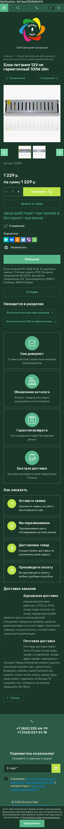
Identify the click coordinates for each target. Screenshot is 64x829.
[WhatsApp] (34, 239)
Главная (8, 56)
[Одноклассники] (17, 239)
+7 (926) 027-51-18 (32, 732)
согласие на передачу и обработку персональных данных (33, 780)
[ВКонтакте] (11, 239)
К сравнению (17, 226)
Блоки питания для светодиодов (36, 56)
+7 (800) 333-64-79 (32, 728)
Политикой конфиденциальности (27, 787)
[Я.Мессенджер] (6, 239)
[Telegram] (23, 239)
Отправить (56, 768)
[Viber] (28, 239)
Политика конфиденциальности (32, 805)
